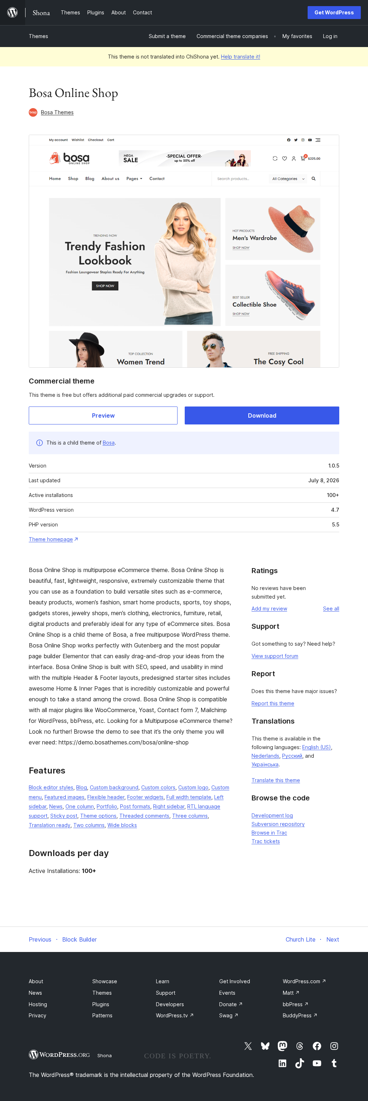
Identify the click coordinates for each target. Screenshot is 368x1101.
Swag (229, 1015)
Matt (291, 993)
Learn (162, 981)
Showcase (104, 981)
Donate (231, 1004)
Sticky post (63, 816)
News (56, 806)
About (36, 981)
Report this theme (273, 703)
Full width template (188, 797)
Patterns (102, 1015)
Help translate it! (240, 57)
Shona (104, 1055)
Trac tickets (266, 841)
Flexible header (105, 797)
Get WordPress (334, 12)
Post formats (135, 806)
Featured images (64, 797)
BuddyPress (300, 1015)
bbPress (296, 1004)
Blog (81, 787)
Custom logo (193, 787)
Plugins (100, 1004)
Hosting (38, 1004)
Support (165, 993)
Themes (38, 36)
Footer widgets (145, 797)
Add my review (269, 608)
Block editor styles (51, 787)
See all (331, 608)
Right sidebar (168, 806)
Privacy (37, 1015)
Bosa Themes (57, 112)
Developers (170, 1004)
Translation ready (49, 825)
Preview (103, 415)
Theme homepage (51, 539)
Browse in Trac (269, 833)
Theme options (98, 816)
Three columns (190, 816)
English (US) (316, 747)
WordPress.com (304, 981)
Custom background (114, 787)
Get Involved (234, 981)
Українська (265, 764)
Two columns (89, 825)
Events (227, 993)
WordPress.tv (175, 1015)
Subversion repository (278, 824)
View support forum (275, 656)
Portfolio (107, 806)
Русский (292, 756)
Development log (272, 815)
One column (79, 806)
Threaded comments (144, 816)
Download (262, 415)
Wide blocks (122, 825)
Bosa (109, 443)
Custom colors (158, 787)
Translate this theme (276, 780)
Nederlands (265, 756)
